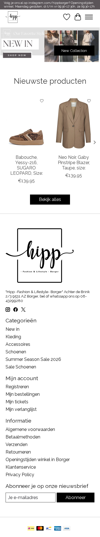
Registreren (17, 386)
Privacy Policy (20, 474)
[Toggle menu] (88, 17)
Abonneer (76, 497)
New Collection (74, 50)
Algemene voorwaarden (30, 429)
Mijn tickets (17, 401)
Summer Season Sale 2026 (33, 359)
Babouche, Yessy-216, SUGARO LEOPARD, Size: (26, 165)
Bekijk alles (50, 199)
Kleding (13, 336)
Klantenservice (21, 467)
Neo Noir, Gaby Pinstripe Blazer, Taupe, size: (74, 163)
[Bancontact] (48, 528)
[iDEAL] (31, 528)
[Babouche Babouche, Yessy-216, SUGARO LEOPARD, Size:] (26, 123)
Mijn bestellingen (23, 394)
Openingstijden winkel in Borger (38, 459)
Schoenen (16, 351)
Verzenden (17, 444)
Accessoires (18, 344)
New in (12, 329)
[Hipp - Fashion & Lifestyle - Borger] (13, 17)
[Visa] (66, 528)
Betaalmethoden (23, 437)
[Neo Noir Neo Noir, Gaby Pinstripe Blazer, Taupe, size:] (73, 123)
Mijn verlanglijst (21, 409)
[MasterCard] (40, 528)
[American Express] (57, 528)
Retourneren (18, 452)
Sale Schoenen (21, 367)
